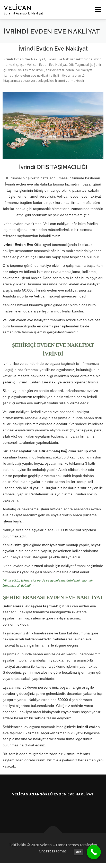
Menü (97, 9)
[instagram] (53, 808)
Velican (17, 7)
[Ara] (94, 852)
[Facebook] (40, 808)
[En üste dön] (53, 833)
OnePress (47, 851)
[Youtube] (66, 808)
